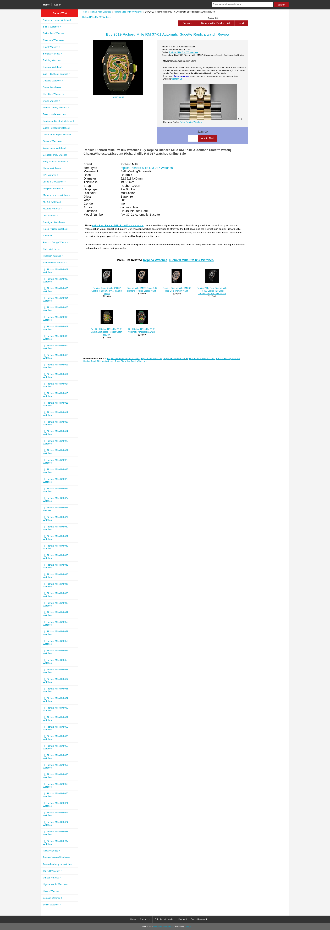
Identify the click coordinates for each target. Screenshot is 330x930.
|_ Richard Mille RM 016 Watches (55, 404)
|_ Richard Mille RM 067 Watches (55, 766)
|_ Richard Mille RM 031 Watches (55, 537)
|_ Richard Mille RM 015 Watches (55, 394)
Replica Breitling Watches (228, 358)
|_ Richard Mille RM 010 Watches (55, 356)
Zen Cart (188, 926)
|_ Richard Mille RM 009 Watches (55, 347)
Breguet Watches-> (52, 53)
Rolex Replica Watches (191, 122)
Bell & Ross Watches (53, 33)
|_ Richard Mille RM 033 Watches (55, 556)
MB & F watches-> (52, 202)
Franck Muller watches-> (55, 114)
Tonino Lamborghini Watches (57, 864)
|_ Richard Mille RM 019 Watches (55, 432)
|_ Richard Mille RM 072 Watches (55, 814)
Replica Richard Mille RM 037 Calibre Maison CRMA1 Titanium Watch (106, 291)
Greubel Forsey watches (55, 155)
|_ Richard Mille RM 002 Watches (55, 280)
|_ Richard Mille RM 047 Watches (55, 613)
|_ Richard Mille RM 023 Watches (55, 471)
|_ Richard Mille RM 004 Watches (55, 299)
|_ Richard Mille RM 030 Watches (55, 528)
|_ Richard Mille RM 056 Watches (55, 671)
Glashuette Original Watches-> (58, 134)
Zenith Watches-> (52, 904)
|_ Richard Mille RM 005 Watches (55, 308)
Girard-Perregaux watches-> (57, 128)
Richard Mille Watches (100, 12)
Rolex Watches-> (51, 850)
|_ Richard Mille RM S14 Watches (55, 842)
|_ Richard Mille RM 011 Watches (55, 366)
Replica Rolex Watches (174, 358)
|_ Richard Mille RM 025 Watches (55, 480)
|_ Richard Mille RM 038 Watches (55, 594)
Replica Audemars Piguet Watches (123, 358)
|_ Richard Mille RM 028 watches (55, 509)
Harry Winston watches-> (55, 161)
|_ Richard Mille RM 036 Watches (55, 575)
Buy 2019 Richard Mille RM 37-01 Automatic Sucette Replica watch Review (107, 332)
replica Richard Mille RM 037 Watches (146, 168)
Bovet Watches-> (51, 47)
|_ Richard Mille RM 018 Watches (55, 423)
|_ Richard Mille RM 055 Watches (55, 661)
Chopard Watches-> (53, 80)
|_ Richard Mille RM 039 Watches (55, 604)
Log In (57, 4)
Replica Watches (155, 260)
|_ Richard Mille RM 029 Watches (55, 518)
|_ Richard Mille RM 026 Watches (55, 490)
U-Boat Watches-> (52, 877)
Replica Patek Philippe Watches (98, 361)
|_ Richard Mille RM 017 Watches (55, 413)
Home (46, 4)
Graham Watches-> (52, 141)
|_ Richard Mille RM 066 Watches (55, 756)
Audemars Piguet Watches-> (57, 20)
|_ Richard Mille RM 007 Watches (55, 328)
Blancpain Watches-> (53, 40)
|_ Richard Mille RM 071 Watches (55, 804)
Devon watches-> (51, 101)
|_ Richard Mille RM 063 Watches (55, 737)
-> (55, 262)
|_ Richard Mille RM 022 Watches (55, 461)
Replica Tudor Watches (151, 358)
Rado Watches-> (51, 249)
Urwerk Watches (51, 891)
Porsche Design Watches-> (56, 242)
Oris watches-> (50, 215)
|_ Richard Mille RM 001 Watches (55, 271)
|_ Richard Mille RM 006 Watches (55, 318)
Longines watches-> (53, 188)
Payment (47, 235)
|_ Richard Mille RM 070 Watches (55, 795)
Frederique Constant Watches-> (59, 121)
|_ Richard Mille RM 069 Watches (55, 785)
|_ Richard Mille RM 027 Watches (55, 499)
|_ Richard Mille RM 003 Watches (55, 289)
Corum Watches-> (52, 87)
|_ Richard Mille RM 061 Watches (55, 718)
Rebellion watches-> (53, 256)
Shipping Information (164, 919)
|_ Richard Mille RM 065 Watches (55, 747)
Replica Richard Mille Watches (200, 358)
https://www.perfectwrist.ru (163, 926)
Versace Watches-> (53, 898)
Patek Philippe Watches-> (56, 229)
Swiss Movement (199, 919)
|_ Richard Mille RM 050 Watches (55, 623)
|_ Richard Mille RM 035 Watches (55, 566)
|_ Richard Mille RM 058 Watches (55, 690)
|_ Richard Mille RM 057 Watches (55, 680)
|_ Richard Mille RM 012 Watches (55, 375)
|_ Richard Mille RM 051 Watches (55, 633)
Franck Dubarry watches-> (56, 107)
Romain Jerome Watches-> (56, 857)
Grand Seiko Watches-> (55, 148)
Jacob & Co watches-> (54, 181)
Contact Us (176, 79)
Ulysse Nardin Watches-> (55, 884)
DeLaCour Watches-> (53, 94)
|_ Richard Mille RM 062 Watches (55, 728)
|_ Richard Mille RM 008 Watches (55, 337)
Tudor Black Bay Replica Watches (130, 361)
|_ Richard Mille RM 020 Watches (55, 442)
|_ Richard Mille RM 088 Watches (55, 833)
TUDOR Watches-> (52, 871)
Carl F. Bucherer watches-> (56, 74)
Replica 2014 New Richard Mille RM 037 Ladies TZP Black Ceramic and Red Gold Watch (212, 291)
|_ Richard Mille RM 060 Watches (55, 709)
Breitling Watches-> (53, 60)
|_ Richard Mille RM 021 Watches (55, 451)
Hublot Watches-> (52, 168)
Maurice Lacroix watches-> (56, 195)
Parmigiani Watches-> (54, 222)
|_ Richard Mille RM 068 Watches (55, 775)
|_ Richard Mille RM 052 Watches (55, 642)
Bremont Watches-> (53, 67)
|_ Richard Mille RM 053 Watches (55, 652)
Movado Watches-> (52, 208)
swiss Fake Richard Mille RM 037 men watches (118, 225)
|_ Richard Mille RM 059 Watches (55, 699)
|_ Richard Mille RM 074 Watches (55, 823)
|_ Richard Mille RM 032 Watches (55, 547)
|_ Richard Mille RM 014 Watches (55, 385)
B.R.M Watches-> (52, 26)
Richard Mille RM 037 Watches (128, 12)
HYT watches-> (50, 175)
